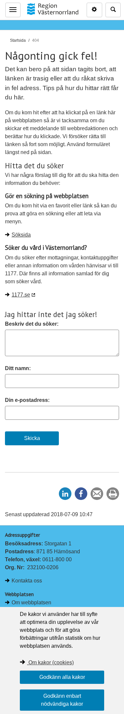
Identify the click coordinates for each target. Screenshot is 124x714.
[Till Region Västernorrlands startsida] (52, 9)
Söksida (21, 235)
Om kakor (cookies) (51, 662)
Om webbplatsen (31, 602)
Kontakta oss (27, 580)
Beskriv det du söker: (32, 324)
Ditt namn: (18, 368)
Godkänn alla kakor (62, 677)
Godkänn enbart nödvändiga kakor (62, 700)
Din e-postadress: (27, 400)
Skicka (32, 438)
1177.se (21, 295)
